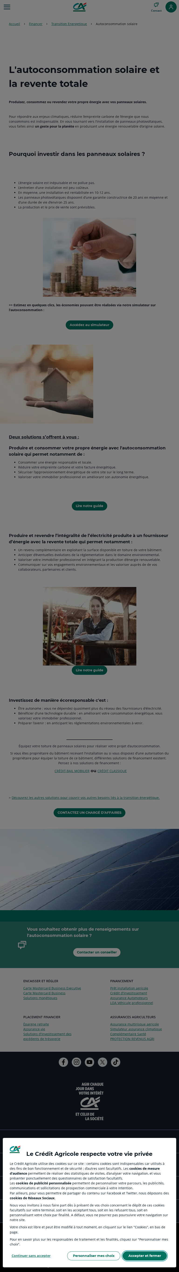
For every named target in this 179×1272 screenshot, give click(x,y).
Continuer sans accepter (31, 1255)
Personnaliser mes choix (93, 1256)
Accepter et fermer (144, 1256)
